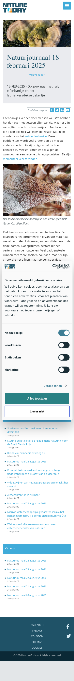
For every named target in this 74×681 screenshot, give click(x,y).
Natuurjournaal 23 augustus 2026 (26, 503)
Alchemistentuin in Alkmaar (23, 495)
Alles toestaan (37, 398)
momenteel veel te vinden (20, 159)
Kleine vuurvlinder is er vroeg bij (26, 453)
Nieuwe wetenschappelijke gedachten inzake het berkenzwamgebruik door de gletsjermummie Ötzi (36, 513)
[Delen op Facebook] (52, 110)
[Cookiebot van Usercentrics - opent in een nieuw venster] (52, 266)
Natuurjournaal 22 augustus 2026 (26, 578)
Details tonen (52, 385)
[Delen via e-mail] (68, 110)
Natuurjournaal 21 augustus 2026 (26, 586)
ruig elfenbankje (36, 136)
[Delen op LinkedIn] (62, 110)
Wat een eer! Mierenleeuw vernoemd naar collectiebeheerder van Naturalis (31, 526)
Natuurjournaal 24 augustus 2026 (26, 461)
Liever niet (37, 411)
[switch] (63, 345)
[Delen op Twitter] (57, 110)
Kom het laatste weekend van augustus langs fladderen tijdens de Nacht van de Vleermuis (33, 472)
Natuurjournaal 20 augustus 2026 (26, 595)
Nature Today (37, 74)
